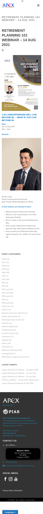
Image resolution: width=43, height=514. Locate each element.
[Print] (4, 50)
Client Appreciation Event (11, 320)
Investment (6, 337)
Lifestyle (5, 340)
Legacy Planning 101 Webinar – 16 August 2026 (20, 370)
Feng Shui (6, 323)
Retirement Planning (9, 350)
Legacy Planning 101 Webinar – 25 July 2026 (19, 376)
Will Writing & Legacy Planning (13, 357)
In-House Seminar (9, 333)
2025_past (6, 303)
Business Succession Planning (13, 313)
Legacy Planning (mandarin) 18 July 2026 (17, 383)
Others (4, 343)
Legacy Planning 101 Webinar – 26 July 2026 (19, 373)
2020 (4, 272)
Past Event (6, 347)
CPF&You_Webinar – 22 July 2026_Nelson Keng (20, 380)
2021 (4, 276)
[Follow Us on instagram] (11, 479)
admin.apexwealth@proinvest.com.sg (20, 466)
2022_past (6, 289)
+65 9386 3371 (11, 462)
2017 (4, 262)
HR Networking (7, 330)
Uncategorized (7, 353)
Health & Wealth (8, 326)
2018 (4, 266)
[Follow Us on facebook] (5, 479)
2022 (4, 283)
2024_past (6, 296)
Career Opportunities (10, 316)
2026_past (6, 306)
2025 (4, 299)
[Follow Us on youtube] (16, 479)
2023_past (6, 293)
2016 (4, 259)
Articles (4, 310)
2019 (4, 269)
